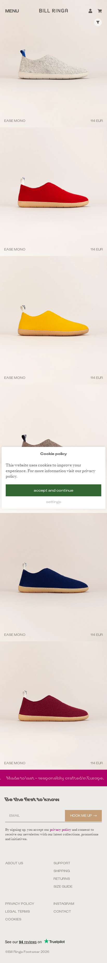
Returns (62, 879)
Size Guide (63, 887)
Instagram (64, 904)
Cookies (13, 919)
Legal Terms (17, 911)
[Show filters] (98, 22)
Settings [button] (53, 501)
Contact (62, 911)
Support (62, 863)
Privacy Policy (19, 904)
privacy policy (60, 829)
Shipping (62, 871)
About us (14, 863)
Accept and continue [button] (53, 490)
